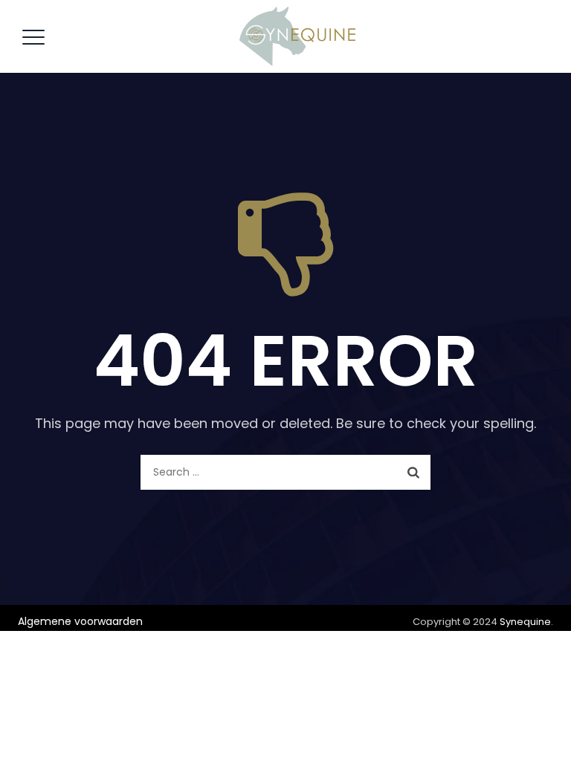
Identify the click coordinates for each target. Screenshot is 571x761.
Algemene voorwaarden (80, 621)
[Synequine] (297, 36)
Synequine (525, 622)
